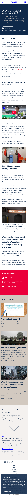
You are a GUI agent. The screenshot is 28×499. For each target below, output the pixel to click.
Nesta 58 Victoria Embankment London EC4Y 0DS (15, 30)
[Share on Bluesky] (14, 38)
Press (14, 465)
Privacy (14, 469)
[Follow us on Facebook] (7, 462)
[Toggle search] (3, 2)
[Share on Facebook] (9, 38)
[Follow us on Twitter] (2, 462)
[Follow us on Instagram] (12, 462)
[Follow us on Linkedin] (9, 462)
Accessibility (14, 473)
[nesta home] (14, 2)
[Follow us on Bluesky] (5, 462)
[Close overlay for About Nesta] (25, 475)
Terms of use (14, 471)
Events (3, 7)
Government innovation (8, 26)
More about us (7, 491)
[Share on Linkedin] (11, 38)
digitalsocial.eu (18, 69)
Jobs (14, 467)
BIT (3, 436)
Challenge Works (7, 449)
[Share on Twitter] (6, 38)
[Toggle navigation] (25, 2)
